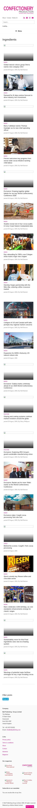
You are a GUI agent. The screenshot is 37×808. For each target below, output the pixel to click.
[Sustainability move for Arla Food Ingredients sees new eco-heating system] (18, 620)
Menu (20, 31)
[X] (27, 18)
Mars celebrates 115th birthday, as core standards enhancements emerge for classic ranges (18, 609)
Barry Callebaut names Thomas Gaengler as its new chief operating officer (17, 128)
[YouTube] (33, 18)
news (5, 62)
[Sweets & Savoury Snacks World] (10, 783)
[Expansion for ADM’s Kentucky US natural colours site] (18, 348)
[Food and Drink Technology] (27, 774)
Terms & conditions (8, 742)
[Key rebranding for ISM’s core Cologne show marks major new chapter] (18, 249)
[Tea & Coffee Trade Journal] (27, 783)
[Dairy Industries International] (10, 775)
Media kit (14, 18)
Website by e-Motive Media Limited (12, 805)
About (4, 18)
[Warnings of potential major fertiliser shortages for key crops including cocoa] (18, 653)
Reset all (5, 699)
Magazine (5, 754)
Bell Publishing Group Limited (12, 803)
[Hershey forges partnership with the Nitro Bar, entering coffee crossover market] (18, 280)
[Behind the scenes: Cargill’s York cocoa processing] (18, 527)
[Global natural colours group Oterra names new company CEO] (18, 45)
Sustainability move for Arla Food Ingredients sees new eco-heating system (16, 642)
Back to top (30, 807)
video (5, 543)
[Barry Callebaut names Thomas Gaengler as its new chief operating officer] (18, 107)
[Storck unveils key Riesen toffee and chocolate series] (18, 571)
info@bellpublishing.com (13, 730)
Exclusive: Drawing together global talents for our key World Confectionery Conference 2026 (18, 193)
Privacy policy (6, 739)
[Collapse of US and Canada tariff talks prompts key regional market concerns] (18, 317)
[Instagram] (29, 18)
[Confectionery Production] (27, 766)
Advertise (5, 751)
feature (6, 414)
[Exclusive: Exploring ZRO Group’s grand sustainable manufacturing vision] (18, 433)
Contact (9, 18)
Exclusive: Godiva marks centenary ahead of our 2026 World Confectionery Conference (18, 386)
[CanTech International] (10, 767)
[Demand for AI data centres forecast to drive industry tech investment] (18, 90)
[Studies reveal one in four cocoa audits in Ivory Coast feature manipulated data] (18, 219)
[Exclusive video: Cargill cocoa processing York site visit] (18, 510)
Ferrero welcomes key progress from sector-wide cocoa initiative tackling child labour (17, 161)
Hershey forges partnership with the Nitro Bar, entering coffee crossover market (17, 287)
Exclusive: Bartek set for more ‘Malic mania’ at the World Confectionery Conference (17, 485)
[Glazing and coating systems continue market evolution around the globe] (18, 397)
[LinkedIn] (24, 18)
